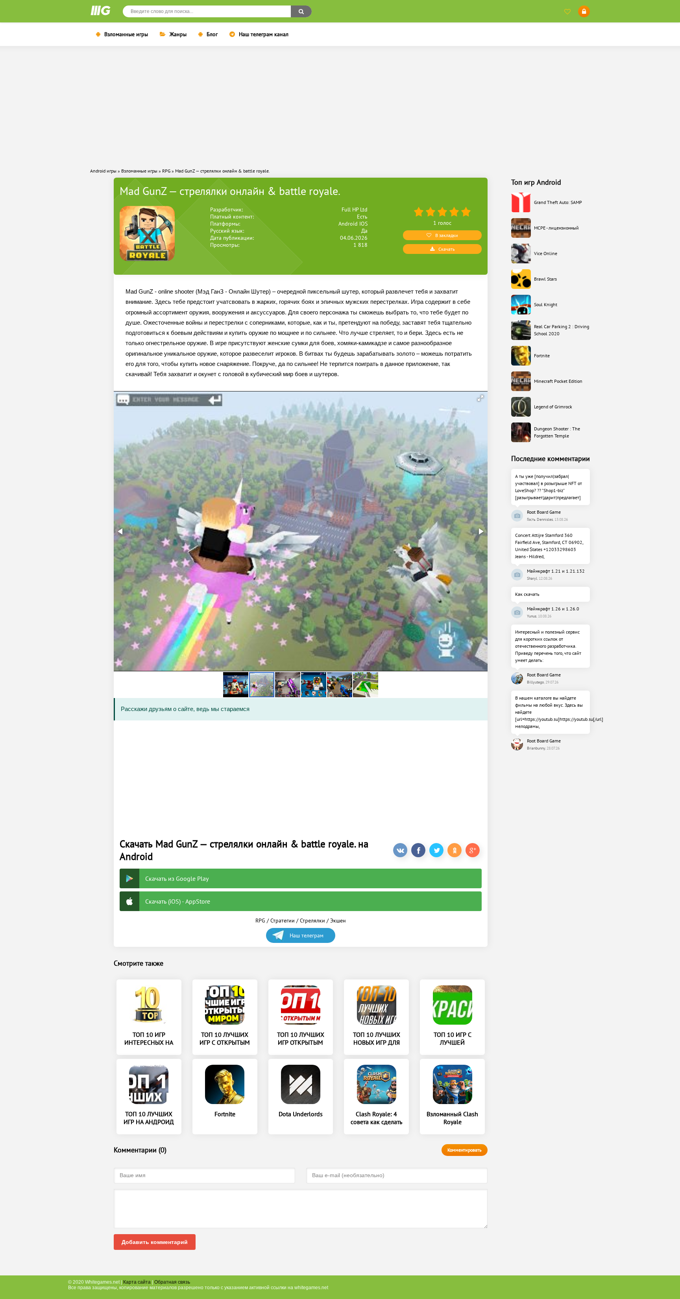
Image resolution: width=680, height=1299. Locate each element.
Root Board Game (544, 512)
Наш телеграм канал (263, 34)
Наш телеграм (306, 935)
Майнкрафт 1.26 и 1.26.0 (553, 609)
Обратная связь (172, 1282)
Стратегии (282, 920)
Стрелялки (312, 920)
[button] (480, 398)
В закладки (446, 235)
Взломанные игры (126, 34)
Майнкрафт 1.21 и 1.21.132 (556, 571)
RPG (260, 920)
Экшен (338, 920)
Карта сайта (137, 1282)
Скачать (446, 249)
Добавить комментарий (155, 1242)
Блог (212, 34)
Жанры (178, 34)
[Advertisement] (340, 107)
